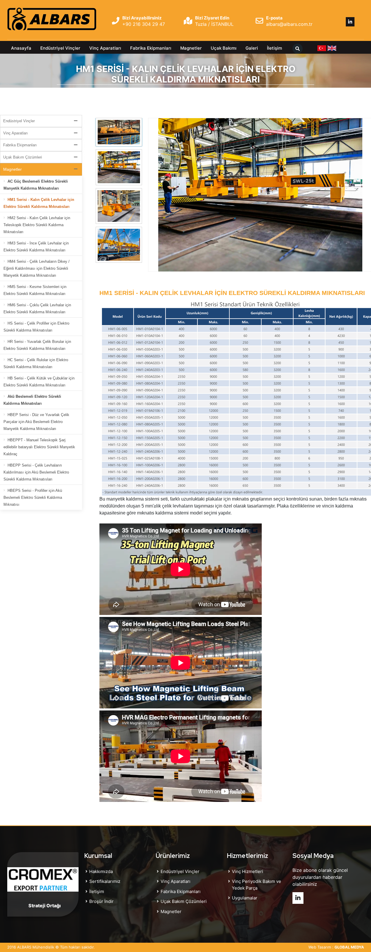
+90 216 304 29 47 (143, 24)
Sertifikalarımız (104, 881)
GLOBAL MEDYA (349, 947)
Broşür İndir (101, 901)
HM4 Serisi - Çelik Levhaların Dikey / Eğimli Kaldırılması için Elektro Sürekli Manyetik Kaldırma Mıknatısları (36, 268)
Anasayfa (21, 48)
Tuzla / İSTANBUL (214, 24)
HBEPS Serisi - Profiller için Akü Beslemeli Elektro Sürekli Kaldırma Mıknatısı (32, 497)
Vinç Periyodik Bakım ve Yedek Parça (256, 885)
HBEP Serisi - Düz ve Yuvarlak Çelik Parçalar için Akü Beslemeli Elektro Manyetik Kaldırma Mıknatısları (36, 422)
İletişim (274, 48)
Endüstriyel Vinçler (60, 48)
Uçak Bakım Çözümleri (22, 157)
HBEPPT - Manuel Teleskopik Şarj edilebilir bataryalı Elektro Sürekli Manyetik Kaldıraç (39, 447)
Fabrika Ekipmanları (150, 48)
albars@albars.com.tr (289, 24)
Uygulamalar (244, 898)
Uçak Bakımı (224, 48)
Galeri (251, 48)
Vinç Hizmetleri (247, 871)
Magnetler (191, 48)
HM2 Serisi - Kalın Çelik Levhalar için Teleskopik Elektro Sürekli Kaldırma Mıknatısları (36, 225)
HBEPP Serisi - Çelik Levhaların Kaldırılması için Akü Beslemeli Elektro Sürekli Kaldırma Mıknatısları (36, 472)
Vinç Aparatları (105, 48)
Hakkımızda (101, 871)
